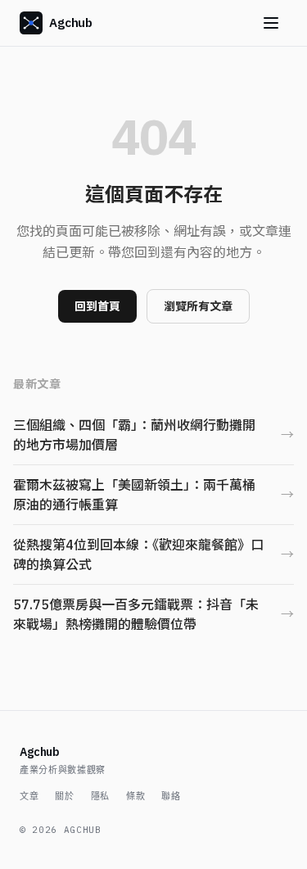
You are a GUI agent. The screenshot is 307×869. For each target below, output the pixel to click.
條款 (135, 796)
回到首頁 (97, 306)
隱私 (100, 796)
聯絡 (170, 796)
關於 (64, 796)
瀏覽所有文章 (198, 306)
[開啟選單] (271, 23)
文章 (29, 796)
